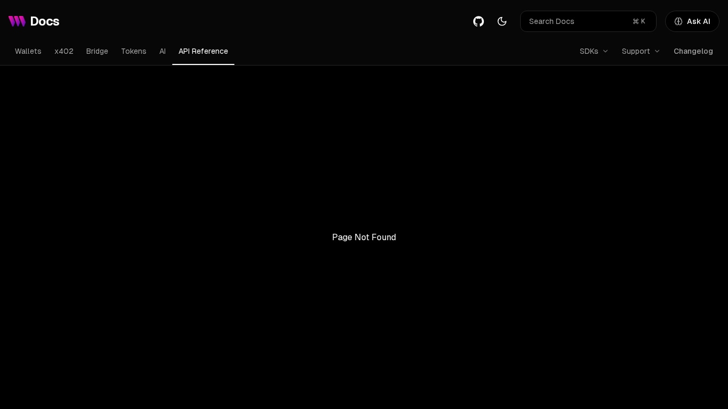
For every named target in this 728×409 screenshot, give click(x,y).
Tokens (134, 51)
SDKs (589, 51)
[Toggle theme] (502, 21)
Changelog (693, 51)
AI (162, 51)
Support (636, 51)
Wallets (28, 51)
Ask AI (698, 21)
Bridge (97, 51)
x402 (64, 51)
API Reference (203, 51)
